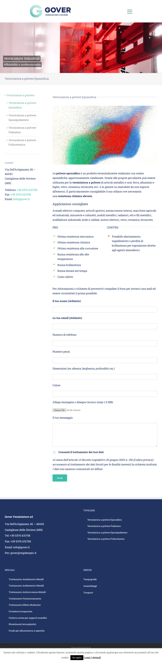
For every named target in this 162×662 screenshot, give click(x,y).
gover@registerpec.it (23, 553)
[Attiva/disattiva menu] (129, 12)
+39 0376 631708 (27, 190)
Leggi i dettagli (92, 657)
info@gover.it (21, 199)
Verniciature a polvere (20, 95)
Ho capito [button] (76, 657)
